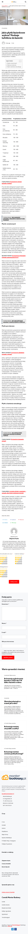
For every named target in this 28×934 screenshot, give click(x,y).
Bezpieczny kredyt (6, 908)
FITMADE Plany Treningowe (9, 840)
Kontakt (4, 825)
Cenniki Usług (8, 723)
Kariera (3, 828)
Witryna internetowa (8, 641)
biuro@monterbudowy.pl (8, 793)
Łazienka (5, 28)
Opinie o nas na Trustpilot (8, 892)
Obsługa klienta (4, 566)
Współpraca (5, 831)
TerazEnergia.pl (6, 917)
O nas (3, 822)
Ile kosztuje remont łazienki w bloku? (12, 182)
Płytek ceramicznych (12, 63)
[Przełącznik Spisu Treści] (19, 61)
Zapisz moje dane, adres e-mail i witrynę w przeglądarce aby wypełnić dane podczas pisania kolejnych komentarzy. (13, 652)
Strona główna (5, 5)
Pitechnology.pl (16, 925)
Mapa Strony (5, 834)
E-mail (4, 632)
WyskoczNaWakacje (7, 837)
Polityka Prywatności (7, 844)
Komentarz (5, 604)
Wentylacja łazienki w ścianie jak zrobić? (12, 702)
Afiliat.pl (10, 926)
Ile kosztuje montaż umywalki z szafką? (11, 727)
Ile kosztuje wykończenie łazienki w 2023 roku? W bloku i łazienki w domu (13, 680)
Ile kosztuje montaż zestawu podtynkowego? (13, 753)
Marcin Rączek (5, 867)
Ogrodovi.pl (5, 914)
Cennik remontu (5, 905)
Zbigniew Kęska (14, 538)
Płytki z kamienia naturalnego (14, 66)
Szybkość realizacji (19, 553)
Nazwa (4, 623)
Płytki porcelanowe (11, 65)
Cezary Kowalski (6, 863)
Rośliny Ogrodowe (6, 911)
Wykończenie (12, 675)
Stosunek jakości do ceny (6, 553)
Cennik (3, 901)
